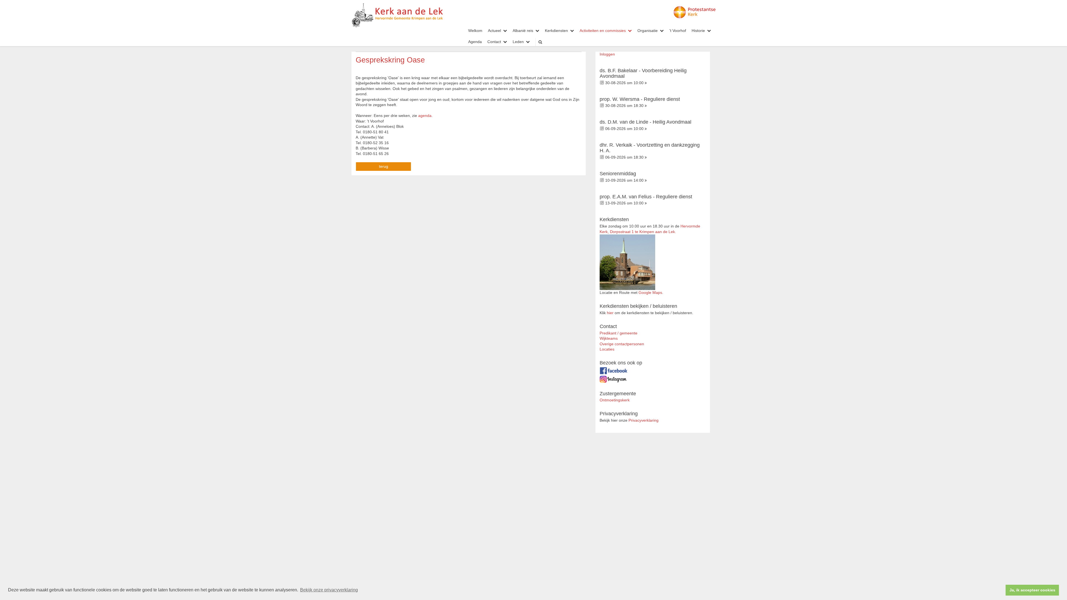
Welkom (475, 31)
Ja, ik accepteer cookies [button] (1032, 590)
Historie (698, 31)
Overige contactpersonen (622, 344)
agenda (425, 116)
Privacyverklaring (644, 420)
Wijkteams (609, 338)
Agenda (475, 42)
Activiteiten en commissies (603, 31)
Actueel (494, 31)
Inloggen (607, 54)
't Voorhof (677, 31)
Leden (518, 42)
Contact (494, 42)
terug (383, 166)
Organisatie (647, 31)
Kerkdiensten (556, 31)
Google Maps (650, 293)
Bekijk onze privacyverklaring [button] (329, 590)
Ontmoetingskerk (615, 400)
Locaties (607, 349)
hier (610, 313)
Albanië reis (523, 31)
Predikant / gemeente (618, 333)
